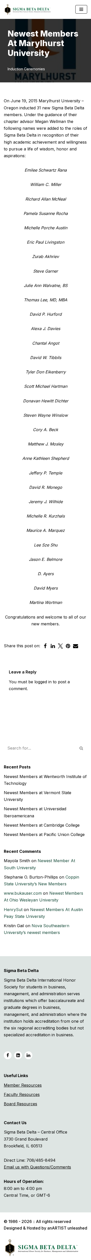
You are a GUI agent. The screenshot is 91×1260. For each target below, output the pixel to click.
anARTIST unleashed (67, 1228)
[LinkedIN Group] (28, 1055)
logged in (43, 681)
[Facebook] (45, 646)
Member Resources (23, 1085)
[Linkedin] (52, 646)
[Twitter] (60, 646)
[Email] (75, 646)
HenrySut (13, 909)
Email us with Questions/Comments (37, 1167)
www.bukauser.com (23, 893)
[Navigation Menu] (81, 9)
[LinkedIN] (18, 1055)
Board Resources (20, 1103)
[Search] (81, 748)
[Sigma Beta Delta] (29, 9)
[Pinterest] (68, 646)
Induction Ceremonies (26, 69)
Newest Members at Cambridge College (42, 825)
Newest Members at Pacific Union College (44, 834)
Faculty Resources (22, 1094)
